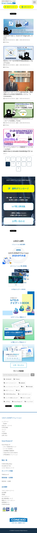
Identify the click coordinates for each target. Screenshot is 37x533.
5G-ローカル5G (26, 397)
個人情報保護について (7, 498)
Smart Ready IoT (18, 401)
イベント (4, 429)
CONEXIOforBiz (6, 504)
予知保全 (17, 379)
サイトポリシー (6, 496)
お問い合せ (4, 435)
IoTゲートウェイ (9, 390)
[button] (34, 2)
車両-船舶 (30, 386)
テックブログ (29, 401)
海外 (19, 390)
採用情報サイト (6, 502)
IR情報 (3, 494)
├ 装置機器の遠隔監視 (8, 450)
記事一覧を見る (18, 365)
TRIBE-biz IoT (5, 474)
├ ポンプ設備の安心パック (9, 446)
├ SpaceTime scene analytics (10, 452)
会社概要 (4, 492)
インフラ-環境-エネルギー (11, 397)
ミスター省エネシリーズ (8, 467)
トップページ (5, 421)
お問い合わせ (27, 6)
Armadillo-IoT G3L (6, 466)
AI (23, 386)
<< (7, 158)
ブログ (3, 431)
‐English (4, 423)
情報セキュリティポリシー (8, 500)
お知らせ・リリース (7, 425)
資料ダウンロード (11, 6)
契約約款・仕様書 (6, 481)
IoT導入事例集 (18, 206)
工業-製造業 (8, 379)
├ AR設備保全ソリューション (10, 454)
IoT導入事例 (5, 427)
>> (18, 168)
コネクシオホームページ (8, 490)
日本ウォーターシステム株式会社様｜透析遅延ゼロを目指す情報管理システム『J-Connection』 (18, 94)
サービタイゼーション (25, 394)
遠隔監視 (22, 383)
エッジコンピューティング (12, 386)
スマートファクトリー (11, 383)
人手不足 (7, 401)
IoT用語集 (4, 433)
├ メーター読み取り (7, 448)
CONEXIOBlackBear (10, 394)
